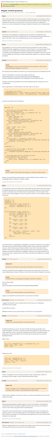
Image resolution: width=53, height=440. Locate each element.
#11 (50, 422)
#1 (50, 31)
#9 (50, 380)
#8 (50, 371)
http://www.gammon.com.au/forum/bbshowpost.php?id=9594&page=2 (21, 76)
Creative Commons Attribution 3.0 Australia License (25, 436)
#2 (50, 44)
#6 (50, 300)
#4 (50, 185)
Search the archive (10, 6)
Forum (16, 1)
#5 (50, 259)
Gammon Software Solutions (7, 1)
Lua (26, 1)
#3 (50, 60)
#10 (50, 401)
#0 (50, 16)
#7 (50, 315)
